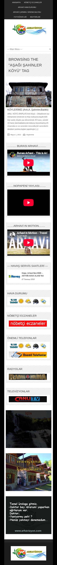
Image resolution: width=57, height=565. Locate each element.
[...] (36, 129)
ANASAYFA (16, 2)
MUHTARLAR (35, 17)
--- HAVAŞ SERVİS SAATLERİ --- (27, 265)
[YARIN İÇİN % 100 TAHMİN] (28, 301)
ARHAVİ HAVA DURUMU (27, 7)
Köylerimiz (30, 135)
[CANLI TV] (28, 399)
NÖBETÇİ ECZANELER (33, 2)
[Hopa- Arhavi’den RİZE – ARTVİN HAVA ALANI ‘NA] (14, 276)
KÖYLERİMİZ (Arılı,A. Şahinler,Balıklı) (27, 109)
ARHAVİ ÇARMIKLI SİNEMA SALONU (27, 12)
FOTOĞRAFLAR (20, 17)
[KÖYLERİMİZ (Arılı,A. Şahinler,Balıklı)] (28, 94)
